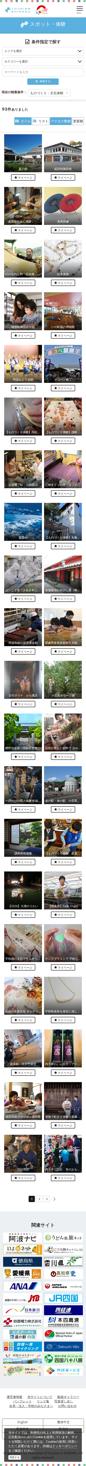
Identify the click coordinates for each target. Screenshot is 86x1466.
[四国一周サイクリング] (22, 1347)
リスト (43, 121)
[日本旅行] (22, 1310)
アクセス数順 (61, 121)
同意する (15, 1457)
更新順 (78, 121)
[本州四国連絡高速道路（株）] (63, 1322)
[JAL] (63, 1286)
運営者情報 (14, 1397)
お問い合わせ (67, 1406)
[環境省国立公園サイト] (63, 1334)
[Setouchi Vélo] (63, 1347)
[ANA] (22, 1286)
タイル (26, 121)
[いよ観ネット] (22, 1250)
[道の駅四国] (22, 1334)
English (23, 1422)
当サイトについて (39, 1397)
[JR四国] (63, 1298)
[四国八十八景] (63, 1359)
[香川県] (63, 1262)
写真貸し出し (63, 1401)
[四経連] (63, 1310)
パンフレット (22, 1401)
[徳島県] (22, 1262)
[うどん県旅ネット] (63, 1237)
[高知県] (63, 1274)
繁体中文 (63, 1422)
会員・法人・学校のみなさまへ (31, 1406)
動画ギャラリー (68, 1397)
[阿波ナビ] (22, 1238)
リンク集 (43, 1401)
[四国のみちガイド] (22, 1359)
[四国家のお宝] (63, 1371)
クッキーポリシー (64, 1446)
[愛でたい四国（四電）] (22, 1371)
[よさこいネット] (63, 1250)
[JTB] (22, 1298)
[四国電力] (22, 1322)
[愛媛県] (22, 1274)
